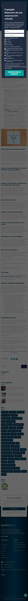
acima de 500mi (9, 44)
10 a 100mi (8, 41)
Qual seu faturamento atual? (11, 38)
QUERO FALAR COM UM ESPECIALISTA (14, 73)
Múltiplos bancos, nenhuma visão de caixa (14, 50)
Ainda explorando (10, 58)
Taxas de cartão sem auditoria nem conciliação (14, 56)
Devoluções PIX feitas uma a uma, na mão (14, 53)
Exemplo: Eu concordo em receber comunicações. (14, 61)
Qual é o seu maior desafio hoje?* (13, 46)
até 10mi (8, 39)
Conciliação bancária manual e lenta (14, 48)
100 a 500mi (9, 43)
